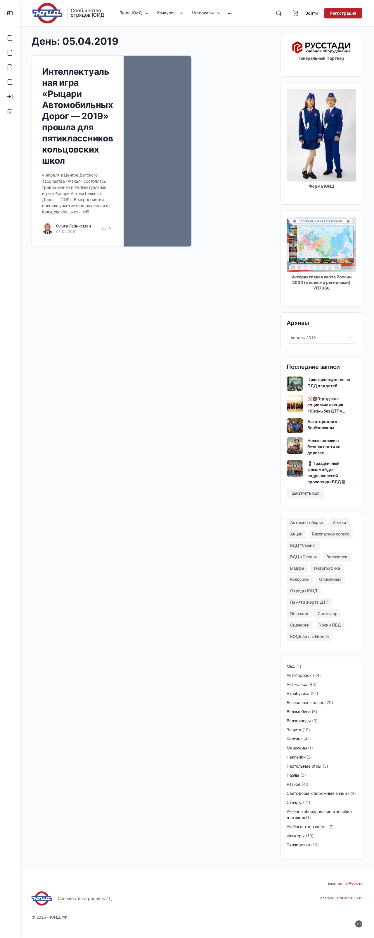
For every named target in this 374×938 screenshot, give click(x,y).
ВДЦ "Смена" (303, 545)
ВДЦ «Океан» (303, 556)
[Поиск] (279, 13)
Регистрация (343, 13)
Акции (296, 533)
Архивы (298, 322)
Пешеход (299, 613)
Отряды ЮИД (303, 590)
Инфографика (327, 568)
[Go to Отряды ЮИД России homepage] (68, 12)
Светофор (327, 613)
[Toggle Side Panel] (10, 13)
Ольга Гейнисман (73, 225)
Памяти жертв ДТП (309, 602)
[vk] (358, 923)
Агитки (339, 522)
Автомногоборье (306, 522)
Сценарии (299, 624)
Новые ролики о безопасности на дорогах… (323, 446)
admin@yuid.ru (350, 883)
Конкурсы (299, 579)
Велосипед (336, 556)
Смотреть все (305, 494)
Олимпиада (330, 579)
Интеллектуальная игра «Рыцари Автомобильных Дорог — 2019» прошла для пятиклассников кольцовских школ (77, 116)
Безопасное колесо (330, 533)
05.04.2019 (66, 231)
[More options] (230, 13)
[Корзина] (295, 13)
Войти (311, 13)
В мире (297, 568)
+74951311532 (349, 898)
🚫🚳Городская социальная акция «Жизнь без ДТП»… (326, 404)
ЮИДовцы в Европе (309, 636)
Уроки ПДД (330, 624)
